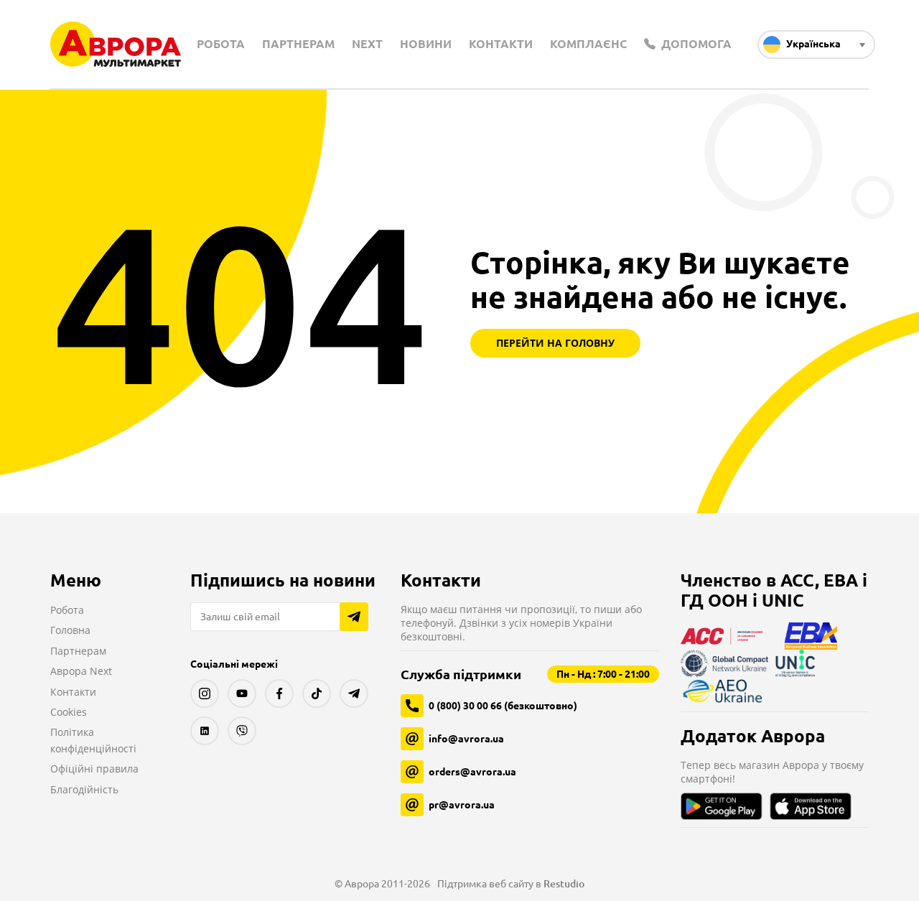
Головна (70, 630)
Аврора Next (81, 671)
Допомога (695, 43)
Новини (426, 43)
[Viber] (242, 730)
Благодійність (84, 789)
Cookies (68, 712)
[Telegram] (354, 693)
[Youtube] (242, 693)
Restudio (564, 884)
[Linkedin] (204, 730)
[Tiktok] (316, 693)
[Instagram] (204, 693)
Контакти (501, 43)
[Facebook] (279, 693)
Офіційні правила (94, 768)
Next (367, 43)
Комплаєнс (588, 43)
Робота (221, 43)
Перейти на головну (555, 343)
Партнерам (298, 43)
